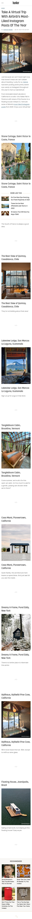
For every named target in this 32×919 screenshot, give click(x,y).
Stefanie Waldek (8, 29)
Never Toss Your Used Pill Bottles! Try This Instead (23, 881)
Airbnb (25, 82)
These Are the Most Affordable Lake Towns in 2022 (19, 206)
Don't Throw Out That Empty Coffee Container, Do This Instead (8, 905)
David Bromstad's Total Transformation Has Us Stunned (8, 881)
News (3, 8)
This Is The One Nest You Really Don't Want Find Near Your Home (23, 904)
